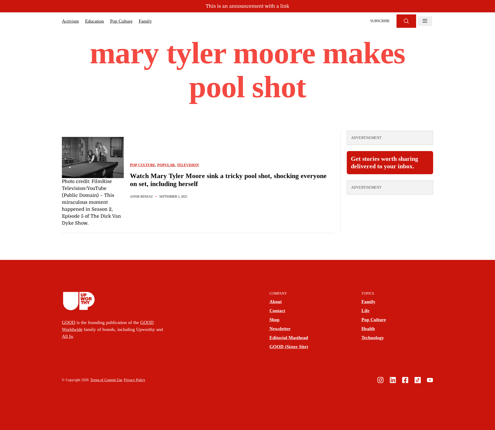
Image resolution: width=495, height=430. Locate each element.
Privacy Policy (134, 380)
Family (145, 21)
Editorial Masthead (288, 337)
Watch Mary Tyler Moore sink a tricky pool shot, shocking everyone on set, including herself (228, 180)
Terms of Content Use (106, 380)
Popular (166, 165)
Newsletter (280, 328)
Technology (372, 337)
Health (368, 328)
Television (188, 165)
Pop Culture (121, 21)
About (275, 301)
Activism (70, 21)
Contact (277, 310)
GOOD (68, 322)
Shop (274, 319)
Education (94, 21)
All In (67, 336)
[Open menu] (425, 21)
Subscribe (380, 21)
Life (365, 310)
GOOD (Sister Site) (288, 346)
